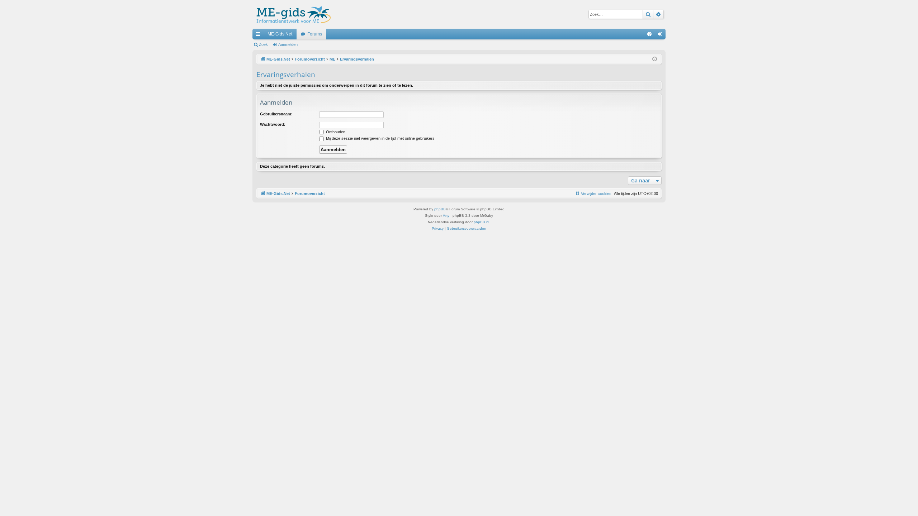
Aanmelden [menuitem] (662, 35)
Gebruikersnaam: (276, 114)
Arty (446, 216)
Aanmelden (288, 44)
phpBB (440, 209)
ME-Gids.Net (280, 34)
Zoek (263, 44)
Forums (314, 34)
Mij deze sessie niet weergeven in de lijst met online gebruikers (380, 138)
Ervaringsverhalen (285, 74)
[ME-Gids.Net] (291, 14)
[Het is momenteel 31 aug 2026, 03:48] (654, 59)
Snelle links (259, 35)
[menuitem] (649, 34)
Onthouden (335, 132)
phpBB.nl (481, 222)
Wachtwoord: (272, 124)
